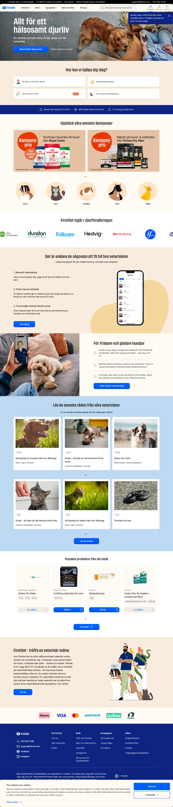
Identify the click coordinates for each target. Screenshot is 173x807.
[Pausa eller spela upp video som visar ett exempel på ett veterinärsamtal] (130, 298)
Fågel (148, 203)
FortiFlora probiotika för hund (68, 593)
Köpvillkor (80, 748)
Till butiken (84, 627)
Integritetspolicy (132, 738)
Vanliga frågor (106, 743)
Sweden (124, 776)
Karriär (54, 748)
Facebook (25, 751)
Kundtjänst (105, 748)
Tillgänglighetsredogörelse (137, 753)
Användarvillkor (132, 743)
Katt (56, 203)
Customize (150, 795)
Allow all (152, 786)
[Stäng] (169, 16)
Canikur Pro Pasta (27, 593)
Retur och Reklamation (86, 743)
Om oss (23, 692)
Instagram (25, 756)
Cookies (128, 748)
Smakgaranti (81, 753)
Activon (92, 590)
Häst (117, 203)
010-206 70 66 (27, 741)
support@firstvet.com (141, 2)
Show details (12, 802)
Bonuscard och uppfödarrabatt (82, 759)
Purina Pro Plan (60, 590)
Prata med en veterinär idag (112, 386)
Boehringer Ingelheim (27, 590)
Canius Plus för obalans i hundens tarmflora (136, 595)
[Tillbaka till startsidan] (9, 8)
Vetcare (127, 590)
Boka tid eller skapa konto (31, 49)
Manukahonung (96, 593)
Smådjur (86, 203)
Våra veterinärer (58, 743)
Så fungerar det (107, 738)
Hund (25, 203)
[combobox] (118, 7)
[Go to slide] (85, 177)
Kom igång (24, 324)
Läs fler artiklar (86, 541)
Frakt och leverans (84, 738)
